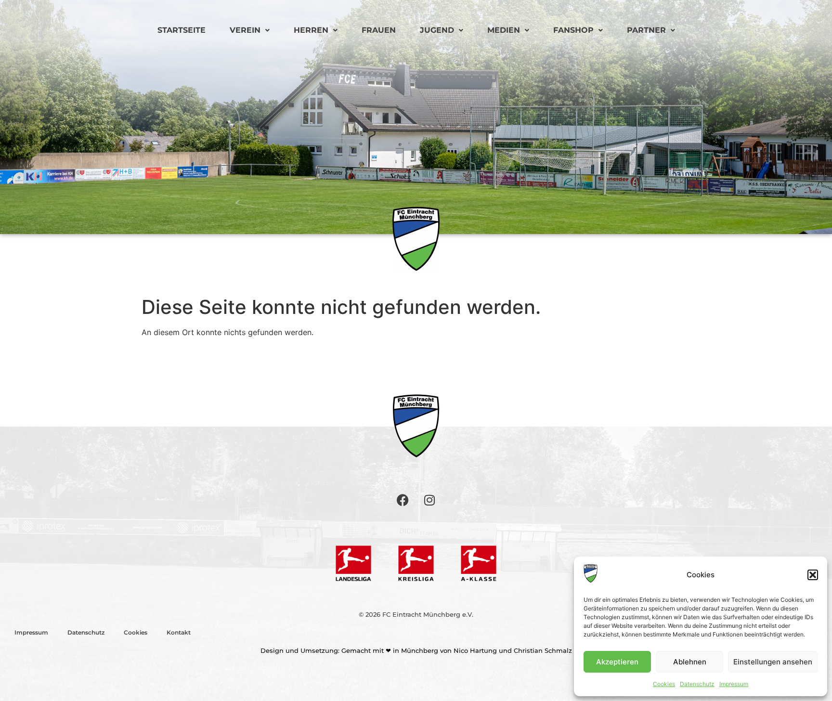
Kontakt (179, 632)
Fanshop (573, 30)
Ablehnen (689, 661)
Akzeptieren (617, 661)
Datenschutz (697, 684)
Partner (646, 30)
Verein (245, 30)
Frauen (379, 30)
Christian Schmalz (543, 650)
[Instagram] (429, 500)
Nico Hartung (475, 650)
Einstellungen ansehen (772, 661)
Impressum (733, 684)
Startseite (181, 30)
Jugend (437, 30)
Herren (311, 30)
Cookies (664, 684)
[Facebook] (403, 500)
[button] (813, 575)
